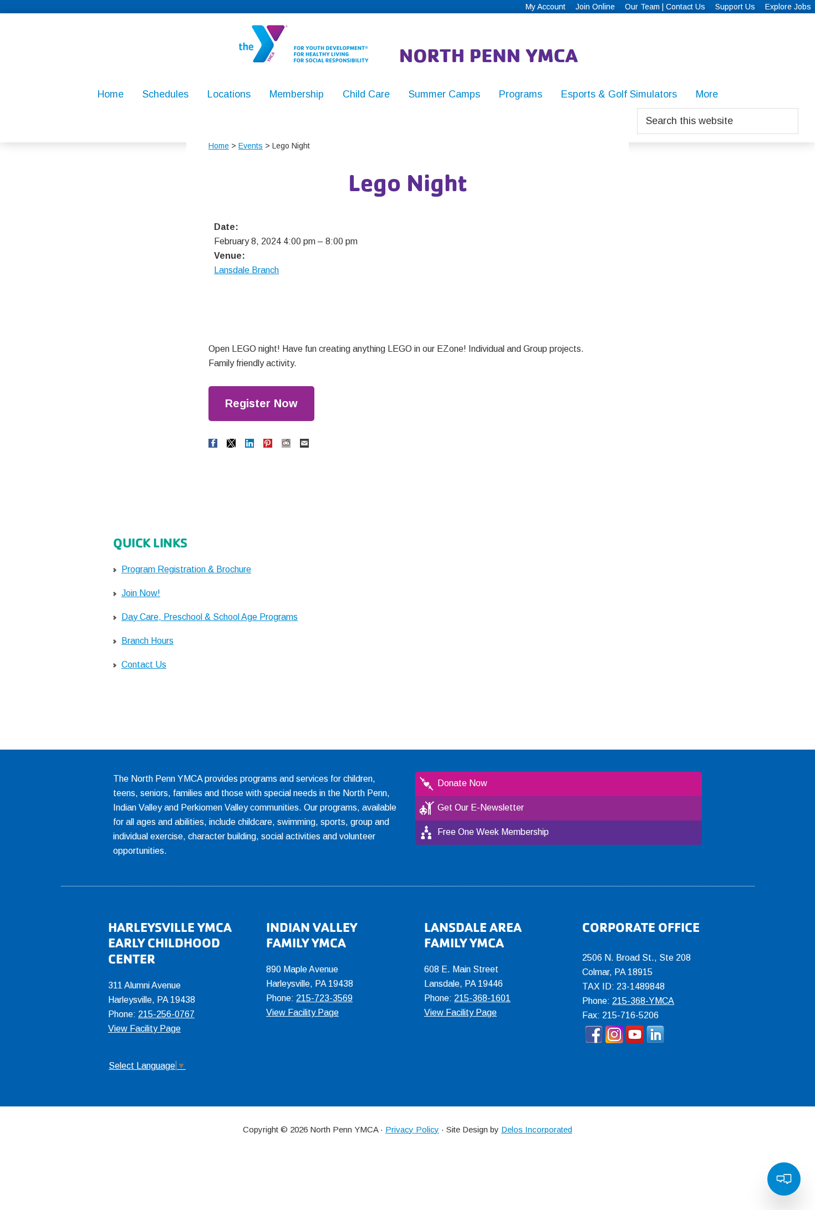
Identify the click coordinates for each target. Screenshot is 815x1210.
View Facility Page (144, 1028)
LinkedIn (655, 1034)
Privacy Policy (412, 1129)
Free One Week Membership (493, 832)
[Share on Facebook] (212, 443)
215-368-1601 (482, 998)
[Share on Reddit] (286, 443)
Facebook (594, 1034)
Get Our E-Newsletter (480, 807)
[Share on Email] (304, 443)
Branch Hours (147, 640)
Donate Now (462, 783)
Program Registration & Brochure (186, 569)
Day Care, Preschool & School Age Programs (209, 617)
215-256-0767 (166, 1014)
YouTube (635, 1034)
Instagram (614, 1034)
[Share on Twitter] (231, 443)
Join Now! (140, 593)
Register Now (261, 403)
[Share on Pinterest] (267, 443)
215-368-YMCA (643, 1001)
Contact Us (143, 664)
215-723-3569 (324, 998)
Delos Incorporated (536, 1129)
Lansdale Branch (246, 270)
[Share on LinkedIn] (249, 443)
